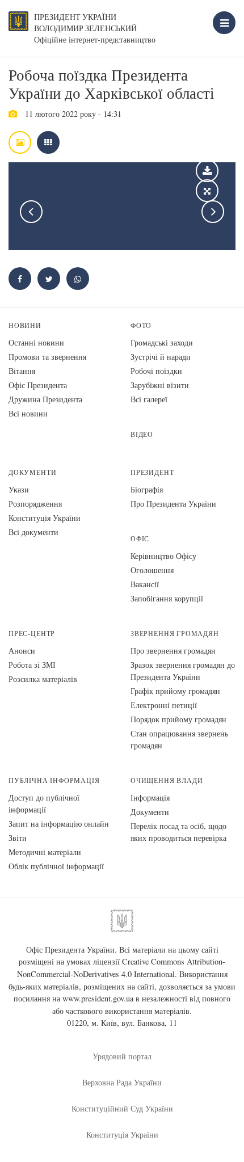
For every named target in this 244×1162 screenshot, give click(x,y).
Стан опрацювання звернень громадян (179, 739)
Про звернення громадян (173, 650)
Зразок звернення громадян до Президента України (183, 670)
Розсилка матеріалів (43, 678)
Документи (32, 472)
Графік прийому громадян (175, 690)
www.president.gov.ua (97, 998)
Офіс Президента (38, 385)
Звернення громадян (175, 633)
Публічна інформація (54, 780)
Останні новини (36, 342)
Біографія (147, 489)
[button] (48, 278)
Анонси (22, 650)
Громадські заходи (162, 342)
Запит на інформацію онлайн (59, 823)
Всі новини (28, 413)
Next (212, 211)
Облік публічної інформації (56, 866)
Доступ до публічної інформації (44, 803)
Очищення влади (167, 780)
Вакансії (145, 584)
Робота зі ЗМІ (32, 664)
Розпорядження (35, 503)
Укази (19, 489)
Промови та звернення (47, 356)
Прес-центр (32, 633)
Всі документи (33, 532)
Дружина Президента (45, 399)
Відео (142, 434)
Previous (31, 211)
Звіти (18, 837)
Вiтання (22, 370)
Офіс (140, 538)
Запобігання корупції (167, 598)
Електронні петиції (164, 705)
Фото (141, 325)
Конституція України (45, 517)
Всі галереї (149, 399)
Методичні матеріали (45, 852)
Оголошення (152, 570)
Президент (152, 472)
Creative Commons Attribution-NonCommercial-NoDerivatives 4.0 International (121, 967)
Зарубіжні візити (160, 385)
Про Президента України (173, 503)
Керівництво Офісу (163, 555)
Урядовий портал (122, 1056)
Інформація (150, 797)
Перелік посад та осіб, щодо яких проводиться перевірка (178, 831)
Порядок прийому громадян (178, 719)
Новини (25, 325)
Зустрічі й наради (161, 356)
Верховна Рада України (122, 1082)
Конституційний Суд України (122, 1108)
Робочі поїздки (156, 370)
